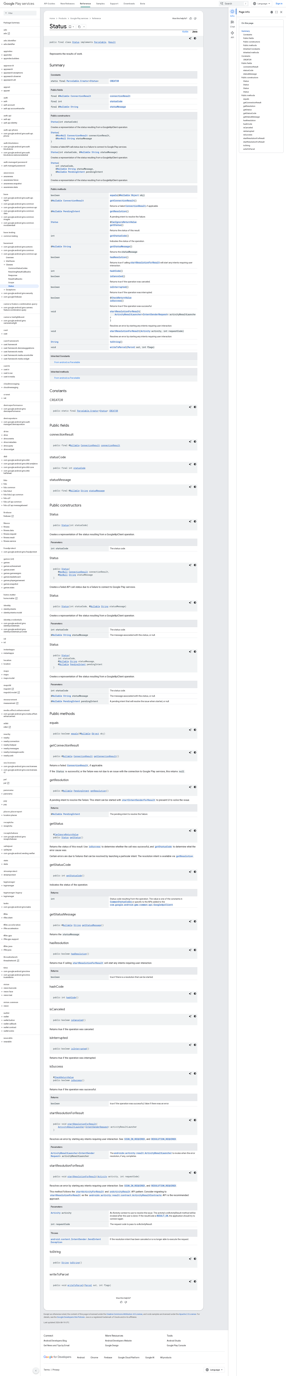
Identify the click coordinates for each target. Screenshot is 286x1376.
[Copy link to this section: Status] (61, 514)
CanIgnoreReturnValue (124, 222)
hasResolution (118, 257)
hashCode (115, 270)
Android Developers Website (118, 1341)
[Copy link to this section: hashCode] (67, 987)
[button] (19, 44)
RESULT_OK (162, 1215)
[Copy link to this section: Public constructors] (84, 505)
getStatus (115, 225)
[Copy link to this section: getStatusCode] (74, 865)
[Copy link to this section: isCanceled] (68, 1009)
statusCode (116, 101)
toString (115, 341)
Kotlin (185, 31)
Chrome (94, 1357)
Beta (142, 3)
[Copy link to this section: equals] (61, 723)
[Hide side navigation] (36, 1371)
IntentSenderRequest (155, 314)
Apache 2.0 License (187, 1314)
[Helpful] (190, 18)
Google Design (112, 1345)
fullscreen (276, 12)
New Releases (67, 3)
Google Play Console (176, 1345)
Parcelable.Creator (78, 81)
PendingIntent (76, 171)
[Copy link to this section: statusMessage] (74, 480)
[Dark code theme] (195, 38)
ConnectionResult (81, 96)
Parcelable (100, 42)
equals (113, 195)
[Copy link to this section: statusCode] (69, 457)
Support (114, 3)
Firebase (108, 1357)
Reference (85, 3)
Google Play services (79, 18)
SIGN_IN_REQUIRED (134, 1139)
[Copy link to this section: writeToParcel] (72, 1274)
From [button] (67, 362)
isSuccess (115, 300)
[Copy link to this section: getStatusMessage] (79, 914)
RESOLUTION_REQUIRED (163, 1139)
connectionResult (120, 96)
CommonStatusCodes (121, 901)
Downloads (129, 3)
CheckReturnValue (121, 297)
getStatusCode (118, 235)
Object (135, 195)
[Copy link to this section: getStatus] (66, 824)
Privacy (56, 1370)
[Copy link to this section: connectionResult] (76, 435)
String (74, 106)
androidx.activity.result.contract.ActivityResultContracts (125, 1195)
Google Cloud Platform (128, 1357)
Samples (100, 3)
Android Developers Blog (55, 1341)
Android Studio (174, 1341)
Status (75, 42)
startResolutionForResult (145, 262)
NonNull (61, 135)
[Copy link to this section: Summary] (68, 65)
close (281, 12)
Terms (47, 1370)
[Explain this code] (190, 38)
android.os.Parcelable (70, 362)
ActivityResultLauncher (128, 314)
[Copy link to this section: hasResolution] (72, 943)
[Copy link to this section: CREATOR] (66, 400)
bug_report (271, 12)
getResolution (118, 211)
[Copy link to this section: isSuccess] (66, 1067)
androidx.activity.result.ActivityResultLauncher (143, 1153)
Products (62, 18)
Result (112, 42)
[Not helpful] (195, 18)
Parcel (131, 347)
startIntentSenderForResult (138, 800)
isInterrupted (118, 287)
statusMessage (118, 106)
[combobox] (234, 3)
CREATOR (114, 81)
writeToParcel (118, 347)
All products (165, 1357)
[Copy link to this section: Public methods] (78, 714)
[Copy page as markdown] (79, 26)
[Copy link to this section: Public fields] (72, 426)
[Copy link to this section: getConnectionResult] (82, 746)
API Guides (49, 3)
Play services (24, 4)
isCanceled (116, 276)
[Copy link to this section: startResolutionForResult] (87, 1113)
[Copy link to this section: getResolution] (72, 780)
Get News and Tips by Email (56, 1345)
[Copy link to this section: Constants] (70, 391)
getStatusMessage (120, 246)
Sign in (279, 3)
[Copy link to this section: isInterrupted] (71, 1038)
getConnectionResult (122, 200)
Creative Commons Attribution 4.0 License (124, 1314)
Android (81, 1357)
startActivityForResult (90, 1191)
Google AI (149, 1357)
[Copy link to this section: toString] (64, 1252)
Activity (145, 331)
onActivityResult (120, 1191)
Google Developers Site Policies (71, 1317)
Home (52, 18)
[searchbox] (20, 13)
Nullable (64, 96)
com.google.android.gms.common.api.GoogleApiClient (141, 904)
